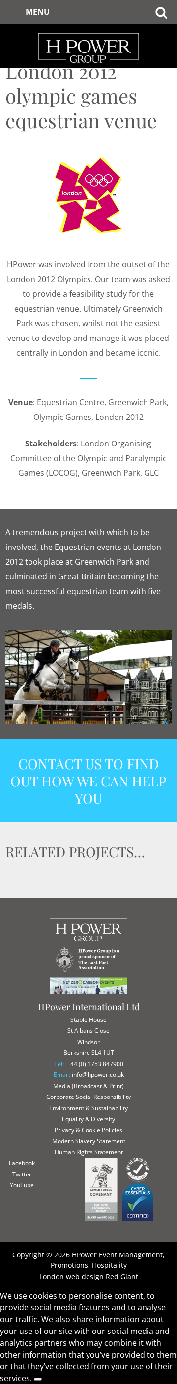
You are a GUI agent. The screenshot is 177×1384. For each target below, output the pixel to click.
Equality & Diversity (88, 1119)
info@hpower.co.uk (98, 1075)
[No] (38, 1379)
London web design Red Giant (88, 1276)
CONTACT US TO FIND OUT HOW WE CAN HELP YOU (88, 781)
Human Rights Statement (89, 1152)
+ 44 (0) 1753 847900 (94, 1064)
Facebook (22, 1163)
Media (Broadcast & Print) (88, 1086)
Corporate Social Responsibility (88, 1097)
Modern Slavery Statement (88, 1141)
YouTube (22, 1185)
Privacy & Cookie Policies (88, 1130)
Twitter (21, 1174)
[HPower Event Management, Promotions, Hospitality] (88, 29)
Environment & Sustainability (88, 1108)
